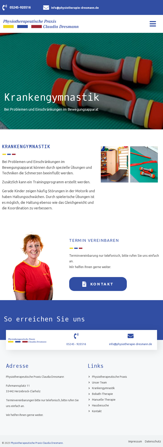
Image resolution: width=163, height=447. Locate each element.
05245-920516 (20, 7)
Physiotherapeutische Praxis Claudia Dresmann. (37, 443)
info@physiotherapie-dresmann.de (75, 7)
